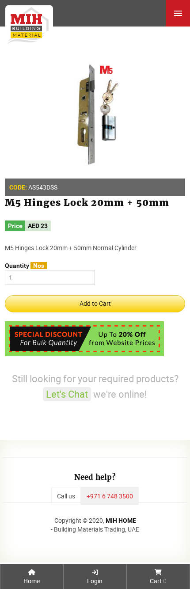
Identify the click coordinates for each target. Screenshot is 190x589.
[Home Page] (26, 22)
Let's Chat (67, 394)
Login (95, 581)
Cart (158, 581)
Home (31, 581)
